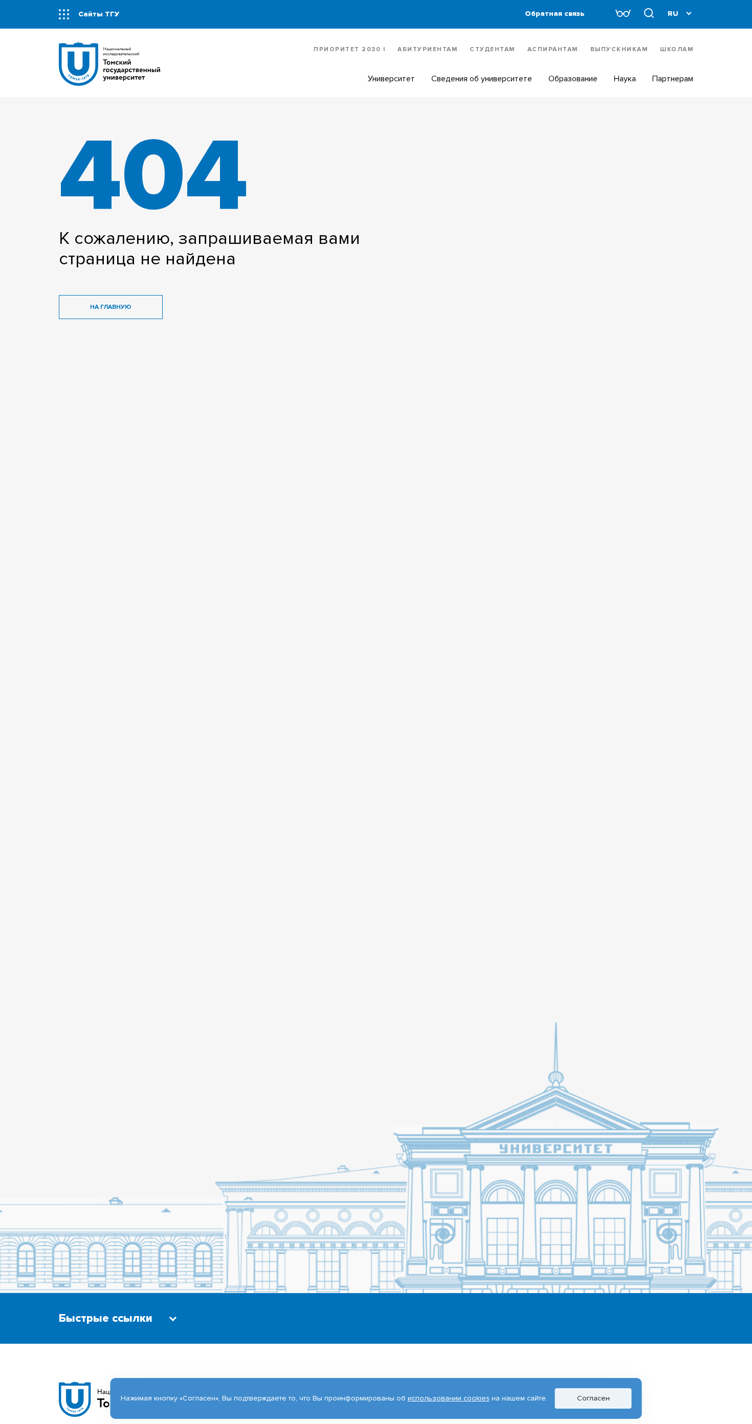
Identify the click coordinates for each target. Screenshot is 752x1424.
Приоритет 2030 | (349, 49)
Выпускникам (619, 49)
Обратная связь (555, 13)
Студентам (492, 49)
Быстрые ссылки (105, 1318)
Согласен (593, 1398)
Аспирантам (552, 49)
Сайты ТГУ (98, 14)
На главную (110, 307)
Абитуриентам (427, 49)
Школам (676, 49)
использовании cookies (449, 1398)
